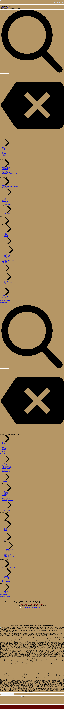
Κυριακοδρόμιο (4, 185)
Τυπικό (1, 599)
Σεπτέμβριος (4, 153)
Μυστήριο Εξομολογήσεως (8, 553)
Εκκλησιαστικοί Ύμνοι (6, 283)
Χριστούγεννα (6, 196)
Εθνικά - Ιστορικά (7, 213)
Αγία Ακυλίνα (6, 280)
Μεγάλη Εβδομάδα (5, 497)
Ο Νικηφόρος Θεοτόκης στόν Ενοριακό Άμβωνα (10, 186)
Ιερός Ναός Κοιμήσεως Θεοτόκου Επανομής (9, 173)
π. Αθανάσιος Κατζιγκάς (8, 282)
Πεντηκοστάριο (4, 203)
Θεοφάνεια (6, 197)
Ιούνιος (3, 446)
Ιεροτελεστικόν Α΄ (5, 169)
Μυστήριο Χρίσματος (7, 255)
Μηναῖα (5, 232)
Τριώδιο (3, 200)
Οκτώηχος (6, 233)
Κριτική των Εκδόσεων (6, 167)
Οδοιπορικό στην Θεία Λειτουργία (7, 204)
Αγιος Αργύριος (4, 174)
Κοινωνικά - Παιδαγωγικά (8, 510)
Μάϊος (3, 150)
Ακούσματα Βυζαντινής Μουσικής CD (8, 567)
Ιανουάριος (4, 146)
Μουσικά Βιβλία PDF (5, 284)
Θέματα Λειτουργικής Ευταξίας (5, 300)
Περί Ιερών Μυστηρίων (8, 540)
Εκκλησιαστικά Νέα (3, 594)
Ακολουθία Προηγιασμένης (6, 170)
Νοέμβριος (4, 155)
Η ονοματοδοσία (8, 254)
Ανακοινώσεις (2, 157)
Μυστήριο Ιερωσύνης (7, 257)
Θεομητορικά (4, 187)
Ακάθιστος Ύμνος (5, 201)
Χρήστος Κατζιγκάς (7, 281)
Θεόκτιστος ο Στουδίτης (6, 175)
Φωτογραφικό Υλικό (5, 297)
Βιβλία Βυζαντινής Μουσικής (7, 285)
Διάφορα (5, 198)
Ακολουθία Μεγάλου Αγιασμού (7, 171)
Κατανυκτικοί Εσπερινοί (6, 202)
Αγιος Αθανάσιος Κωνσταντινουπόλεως (8, 470)
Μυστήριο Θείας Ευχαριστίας (9, 256)
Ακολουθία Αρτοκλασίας (6, 172)
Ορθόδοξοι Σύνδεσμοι (4, 302)
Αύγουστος (4, 152)
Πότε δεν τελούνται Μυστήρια (9, 260)
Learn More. (2, 710)
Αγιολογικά (4, 199)
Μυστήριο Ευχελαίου (7, 554)
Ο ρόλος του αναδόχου (10, 253)
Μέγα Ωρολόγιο (6, 236)
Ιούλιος (3, 151)
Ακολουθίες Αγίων (5, 261)
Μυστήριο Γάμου (7, 259)
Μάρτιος (3, 148)
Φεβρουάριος (4, 147)
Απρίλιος (3, 149)
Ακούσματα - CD (5, 295)
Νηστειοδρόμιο (4, 262)
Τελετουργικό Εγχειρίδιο (6, 465)
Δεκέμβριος (4, 451)
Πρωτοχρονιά (6, 492)
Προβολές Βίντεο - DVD (6, 296)
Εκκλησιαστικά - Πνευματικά (8, 214)
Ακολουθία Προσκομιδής (6, 168)
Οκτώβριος (4, 154)
